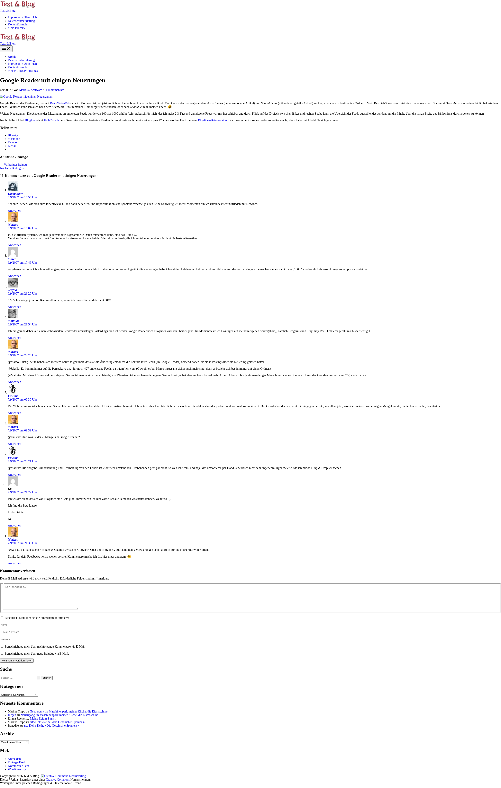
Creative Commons (58, 779)
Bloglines (31, 120)
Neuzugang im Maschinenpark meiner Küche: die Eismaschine (68, 711)
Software (36, 90)
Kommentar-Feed (19, 765)
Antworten (14, 210)
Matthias (13, 321)
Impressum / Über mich (22, 17)
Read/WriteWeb (59, 103)
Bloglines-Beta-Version (212, 120)
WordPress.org (17, 769)
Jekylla (12, 290)
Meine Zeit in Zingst (42, 718)
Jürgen (12, 715)
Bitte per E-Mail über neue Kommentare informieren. (37, 617)
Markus (13, 224)
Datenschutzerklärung (21, 20)
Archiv (12, 56)
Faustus (13, 396)
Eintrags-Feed (16, 762)
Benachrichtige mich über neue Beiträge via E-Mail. (37, 653)
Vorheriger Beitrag (13, 164)
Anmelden (14, 758)
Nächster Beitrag (12, 168)
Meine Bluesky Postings (23, 70)
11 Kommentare (54, 90)
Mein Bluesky (16, 28)
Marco (12, 259)
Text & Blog (7, 10)
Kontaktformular (18, 24)
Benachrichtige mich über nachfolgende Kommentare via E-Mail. (45, 646)
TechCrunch (51, 120)
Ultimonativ (15, 193)
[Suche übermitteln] (38, 678)
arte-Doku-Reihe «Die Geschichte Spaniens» (57, 722)
